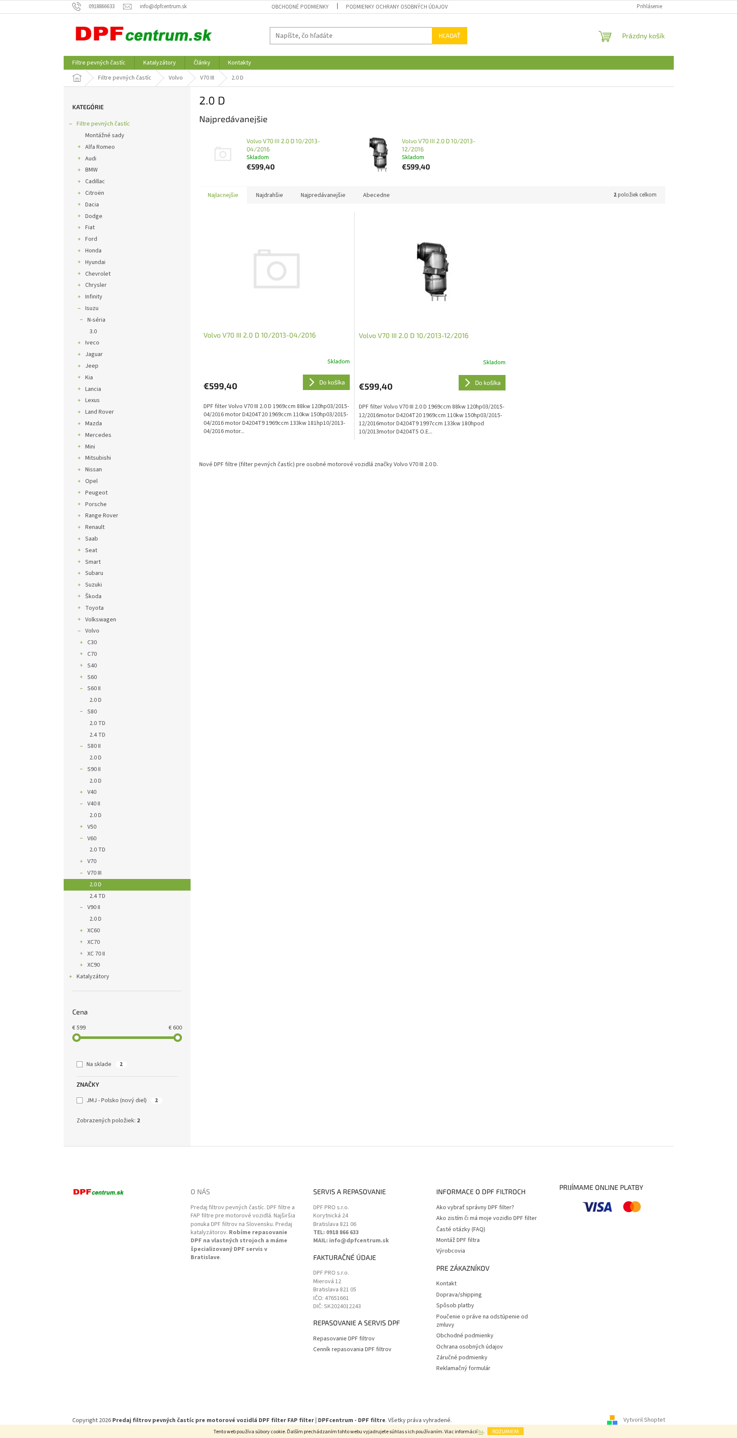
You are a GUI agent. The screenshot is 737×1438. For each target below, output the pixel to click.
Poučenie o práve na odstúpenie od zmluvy (482, 1321)
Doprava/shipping (459, 1295)
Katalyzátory (93, 976)
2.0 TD (97, 723)
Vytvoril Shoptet (644, 1420)
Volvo (92, 631)
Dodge (93, 216)
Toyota (94, 608)
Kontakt (446, 1284)
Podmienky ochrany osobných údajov (397, 7)
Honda (93, 250)
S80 (92, 711)
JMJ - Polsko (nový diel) (122, 1100)
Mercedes (98, 435)
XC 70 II (96, 953)
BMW (91, 170)
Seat (91, 550)
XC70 (93, 942)
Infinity (93, 296)
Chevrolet (98, 274)
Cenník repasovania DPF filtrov (352, 1350)
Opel (91, 481)
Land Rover (99, 412)
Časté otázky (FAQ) (460, 1230)
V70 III (94, 873)
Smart (93, 562)
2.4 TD (97, 735)
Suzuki (93, 585)
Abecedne (376, 195)
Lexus (92, 400)
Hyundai (95, 262)
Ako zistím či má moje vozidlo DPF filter (486, 1218)
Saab (91, 539)
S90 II (94, 769)
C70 (92, 654)
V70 (91, 861)
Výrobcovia (450, 1251)
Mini (90, 446)
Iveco (92, 342)
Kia (89, 377)
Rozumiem (505, 1431)
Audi (90, 158)
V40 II (93, 803)
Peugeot (96, 493)
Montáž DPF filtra (458, 1240)
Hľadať (449, 35)
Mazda (93, 423)
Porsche (96, 504)
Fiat (90, 227)
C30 (92, 642)
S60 (92, 677)
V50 (91, 827)
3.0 (93, 331)
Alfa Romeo (100, 147)
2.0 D (95, 700)
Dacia (92, 204)
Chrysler (96, 285)
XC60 (93, 930)
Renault (95, 527)
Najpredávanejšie (323, 195)
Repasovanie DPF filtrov (344, 1339)
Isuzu (92, 308)
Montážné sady (104, 135)
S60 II (94, 688)
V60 (91, 838)
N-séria (96, 320)
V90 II (93, 907)
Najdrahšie (269, 195)
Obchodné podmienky (300, 7)
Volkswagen (100, 619)
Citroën (94, 193)
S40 (92, 665)
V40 (91, 792)
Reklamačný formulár (463, 1368)
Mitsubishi (98, 458)
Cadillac (95, 181)
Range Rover (101, 515)
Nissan (93, 469)
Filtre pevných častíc (103, 124)
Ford (91, 239)
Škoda (93, 596)
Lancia (93, 389)
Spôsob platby (455, 1306)
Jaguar (94, 354)
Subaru (94, 573)
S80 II (94, 746)
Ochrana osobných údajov (469, 1347)
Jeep (92, 366)
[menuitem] (99, 63)
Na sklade (104, 1064)
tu (480, 1431)
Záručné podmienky (461, 1358)
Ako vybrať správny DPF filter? (475, 1208)
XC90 (93, 965)
